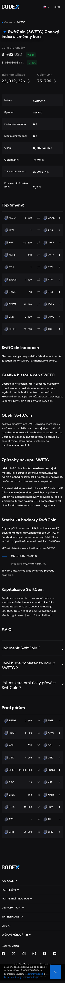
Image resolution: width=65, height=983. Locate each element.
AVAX (51, 304)
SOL (50, 745)
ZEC (11, 230)
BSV (11, 782)
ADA (50, 230)
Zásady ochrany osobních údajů (21, 977)
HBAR (11, 733)
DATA (51, 255)
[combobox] (46, 7)
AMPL (12, 255)
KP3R (51, 794)
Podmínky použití (34, 973)
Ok (55, 972)
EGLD (11, 794)
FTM (50, 279)
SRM (50, 807)
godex (8, 22)
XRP (50, 782)
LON (11, 316)
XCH (11, 745)
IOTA (12, 807)
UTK (50, 757)
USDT (51, 242)
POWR (12, 304)
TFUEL (12, 329)
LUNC (51, 770)
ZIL (49, 819)
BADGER (13, 279)
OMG (51, 316)
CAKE (51, 218)
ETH (11, 267)
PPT (11, 242)
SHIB (51, 720)
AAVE (51, 733)
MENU (57, 7)
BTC (50, 267)
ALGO (12, 218)
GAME (12, 292)
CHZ (11, 831)
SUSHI (12, 720)
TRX (50, 329)
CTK (11, 757)
